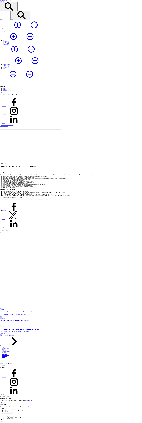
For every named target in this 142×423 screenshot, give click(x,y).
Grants (3, 88)
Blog (3, 82)
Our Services (6, 44)
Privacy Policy (4, 354)
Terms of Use (4, 356)
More (1, 334)
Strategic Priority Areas (8, 30)
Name (3, 408)
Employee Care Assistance (7, 90)
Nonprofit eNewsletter (10, 416)
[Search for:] (5, 19)
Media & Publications (6, 84)
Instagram (4, 114)
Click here (30, 406)
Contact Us (4, 68)
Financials (6, 80)
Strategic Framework (8, 29)
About (3, 347)
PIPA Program (6, 66)
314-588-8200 (2, 365)
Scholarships (4, 89)
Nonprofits (4, 350)
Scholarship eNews (9, 418)
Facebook (4, 106)
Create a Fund (4, 67)
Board (5, 79)
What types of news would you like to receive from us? (12, 413)
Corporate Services (5, 83)
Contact (3, 357)
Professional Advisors (6, 351)
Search (12, 19)
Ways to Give (6, 42)
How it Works (6, 41)
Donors (3, 349)
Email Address (5, 411)
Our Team (6, 81)
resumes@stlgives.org (19, 199)
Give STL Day (2, 92)
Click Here (30, 400)
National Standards (5, 355)
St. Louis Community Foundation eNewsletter (14, 417)
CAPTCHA (4, 419)
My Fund (1, 0)
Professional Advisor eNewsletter (11, 415)
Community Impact (5, 348)
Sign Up (1, 402)
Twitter (3, 219)
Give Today (8, 0)
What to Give (6, 43)
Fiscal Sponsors (7, 31)
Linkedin (3, 123)
